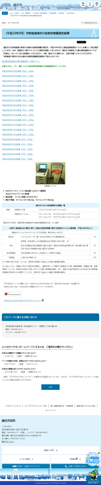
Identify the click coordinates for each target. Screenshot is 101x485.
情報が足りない (31, 356)
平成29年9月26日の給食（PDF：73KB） (18, 85)
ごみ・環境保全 (26, 13)
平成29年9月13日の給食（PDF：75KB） (18, 124)
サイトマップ (50, 410)
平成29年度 (70, 13)
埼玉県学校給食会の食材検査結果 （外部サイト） (21, 61)
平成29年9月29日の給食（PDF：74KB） (18, 71)
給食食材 (61, 13)
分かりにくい (32, 364)
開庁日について (8, 441)
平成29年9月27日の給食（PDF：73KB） (18, 80)
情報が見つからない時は (85, 405)
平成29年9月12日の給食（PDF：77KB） (18, 129)
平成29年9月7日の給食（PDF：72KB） (17, 144)
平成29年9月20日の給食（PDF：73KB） (18, 105)
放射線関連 (53, 13)
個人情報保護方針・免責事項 (61, 405)
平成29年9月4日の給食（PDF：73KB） (17, 159)
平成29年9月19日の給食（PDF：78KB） (18, 110)
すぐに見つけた (11, 371)
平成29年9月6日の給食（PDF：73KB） (17, 149)
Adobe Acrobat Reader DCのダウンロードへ (22, 300)
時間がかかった (35, 371)
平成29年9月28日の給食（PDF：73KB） (18, 75)
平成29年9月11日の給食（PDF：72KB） (18, 134)
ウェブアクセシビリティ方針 (36, 405)
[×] (93, 476)
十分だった (9, 356)
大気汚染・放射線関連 (40, 13)
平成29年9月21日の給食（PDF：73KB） (18, 100)
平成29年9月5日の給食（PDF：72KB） (17, 154)
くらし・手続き (14, 13)
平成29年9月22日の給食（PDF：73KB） (18, 95)
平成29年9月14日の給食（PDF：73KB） (18, 119)
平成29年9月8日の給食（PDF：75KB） (17, 139)
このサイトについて (13, 405)
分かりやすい (10, 364)
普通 (19, 356)
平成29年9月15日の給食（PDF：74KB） (18, 115)
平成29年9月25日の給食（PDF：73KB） (18, 90)
